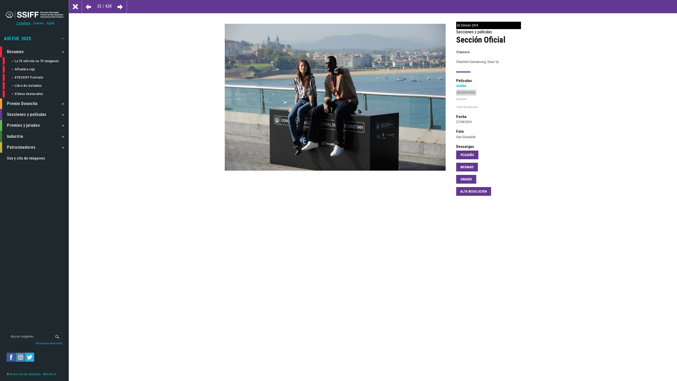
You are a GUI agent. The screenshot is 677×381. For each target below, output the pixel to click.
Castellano (23, 23)
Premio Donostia (22, 103)
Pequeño (467, 155)
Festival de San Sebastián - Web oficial (33, 374)
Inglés (51, 23)
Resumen (15, 51)
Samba (461, 86)
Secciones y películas (26, 114)
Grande (466, 179)
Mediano (467, 167)
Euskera (38, 23)
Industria (15, 136)
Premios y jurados (23, 125)
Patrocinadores (21, 147)
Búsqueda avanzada (49, 343)
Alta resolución (473, 191)
